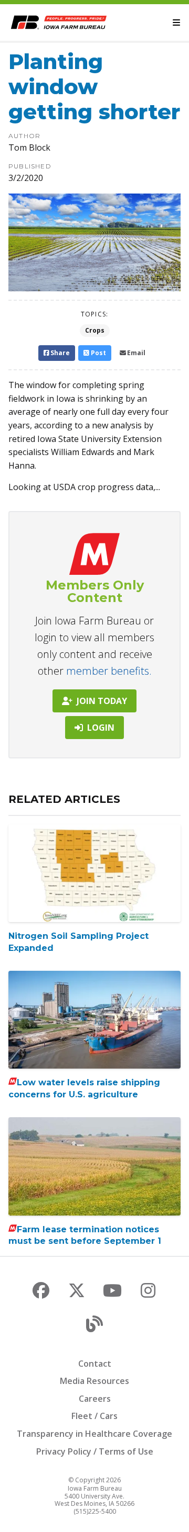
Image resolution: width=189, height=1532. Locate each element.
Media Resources (94, 1381)
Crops (94, 330)
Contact (94, 1363)
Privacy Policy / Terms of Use (94, 1451)
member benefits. (109, 671)
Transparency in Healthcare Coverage (94, 1433)
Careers (95, 1398)
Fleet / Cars (94, 1416)
